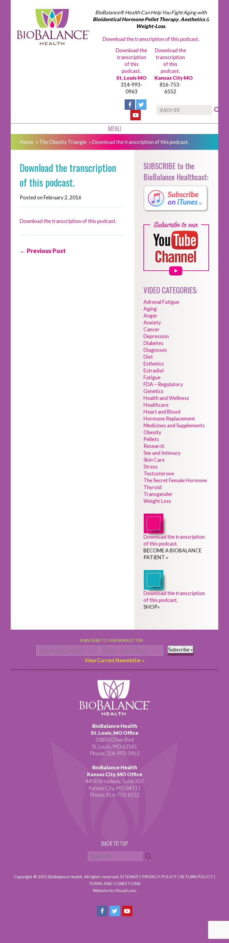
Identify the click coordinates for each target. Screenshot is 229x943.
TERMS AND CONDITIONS (115, 883)
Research (153, 446)
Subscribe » (180, 649)
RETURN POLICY (197, 876)
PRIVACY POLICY (159, 876)
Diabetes (153, 343)
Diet (148, 357)
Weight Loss (157, 501)
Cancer (151, 329)
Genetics (153, 391)
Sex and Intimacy (162, 453)
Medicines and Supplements (174, 425)
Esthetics (153, 363)
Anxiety (152, 322)
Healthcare (155, 405)
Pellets (151, 439)
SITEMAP (130, 876)
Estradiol (153, 370)
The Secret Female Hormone (175, 480)
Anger (150, 315)
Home (26, 142)
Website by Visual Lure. (115, 890)
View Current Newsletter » (115, 660)
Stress (150, 466)
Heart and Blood (161, 412)
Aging (150, 309)
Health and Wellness (166, 398)
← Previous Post (43, 250)
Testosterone (158, 473)
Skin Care (154, 460)
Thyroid (152, 487)
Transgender (158, 494)
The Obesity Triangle (62, 142)
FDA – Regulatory (163, 384)
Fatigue (151, 377)
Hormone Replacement (169, 418)
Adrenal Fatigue (161, 302)
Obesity (152, 432)
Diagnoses (155, 350)
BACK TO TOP (114, 843)
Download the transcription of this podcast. (151, 39)
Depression (156, 336)
